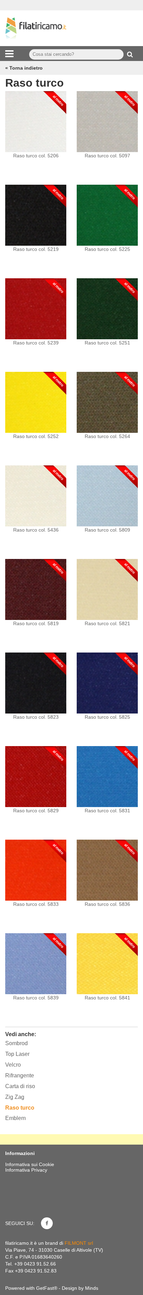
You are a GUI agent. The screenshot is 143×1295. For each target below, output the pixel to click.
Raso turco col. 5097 (107, 155)
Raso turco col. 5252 (36, 436)
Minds (91, 1288)
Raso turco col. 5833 (36, 904)
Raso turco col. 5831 (107, 810)
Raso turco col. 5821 (107, 623)
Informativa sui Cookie (29, 1164)
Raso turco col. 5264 (107, 436)
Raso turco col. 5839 (36, 997)
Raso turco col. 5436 (36, 530)
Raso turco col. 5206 (36, 155)
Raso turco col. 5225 (107, 249)
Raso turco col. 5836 (107, 904)
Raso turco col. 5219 (36, 249)
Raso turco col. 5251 (107, 342)
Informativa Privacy (26, 1170)
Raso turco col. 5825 (107, 717)
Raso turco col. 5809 (107, 530)
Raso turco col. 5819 (36, 623)
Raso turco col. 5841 (107, 997)
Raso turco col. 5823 (36, 717)
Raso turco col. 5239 (36, 342)
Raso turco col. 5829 (36, 810)
